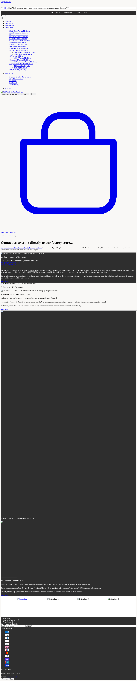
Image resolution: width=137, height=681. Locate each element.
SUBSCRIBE (30, 626)
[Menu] (68, 16)
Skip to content (6, 2)
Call (4, 8)
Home (2, 236)
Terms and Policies (8, 679)
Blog (85, 12)
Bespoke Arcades (12, 677)
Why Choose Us (55, 12)
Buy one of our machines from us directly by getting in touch (21, 248)
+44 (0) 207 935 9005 (8, 264)
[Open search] (2, 18)
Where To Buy (68, 12)
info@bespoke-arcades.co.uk (10, 263)
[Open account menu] (33, 94)
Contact (78, 12)
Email (3, 626)
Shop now (4, 281)
